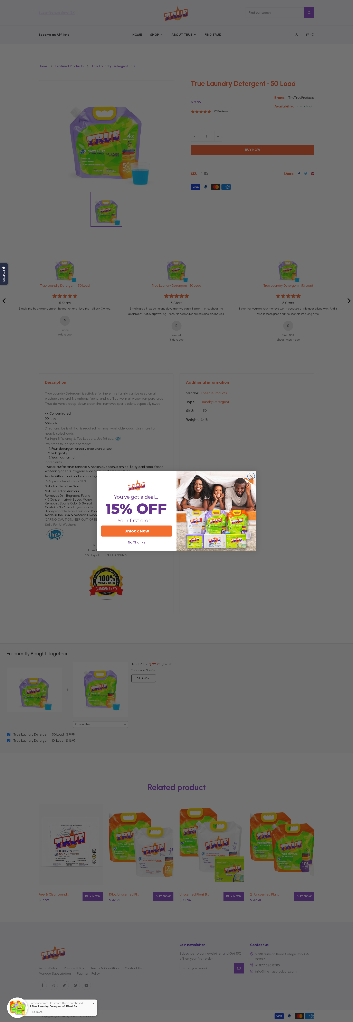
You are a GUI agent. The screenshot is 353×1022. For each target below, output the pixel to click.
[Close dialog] (251, 476)
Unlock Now (136, 531)
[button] (4, 274)
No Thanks (136, 542)
